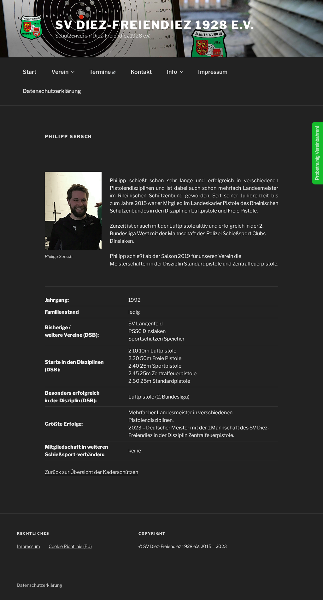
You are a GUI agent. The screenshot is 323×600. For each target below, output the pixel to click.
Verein (59, 71)
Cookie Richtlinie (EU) (70, 546)
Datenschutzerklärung (52, 91)
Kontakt (141, 71)
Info (172, 71)
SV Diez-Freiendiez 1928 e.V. (155, 25)
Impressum (212, 71)
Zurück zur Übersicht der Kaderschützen (91, 472)
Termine (100, 71)
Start (29, 71)
